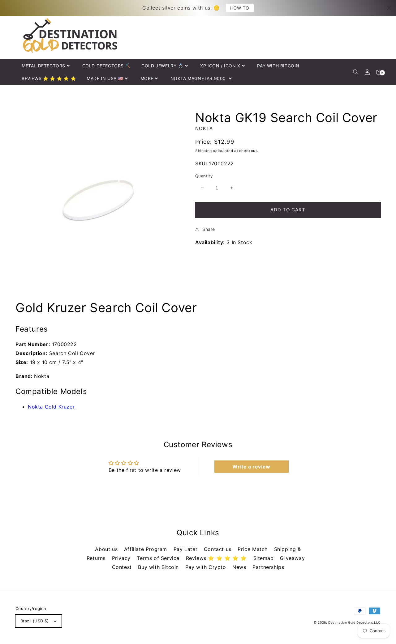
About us (107, 549)
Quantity (204, 175)
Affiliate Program (146, 549)
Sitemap (264, 558)
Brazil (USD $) (34, 620)
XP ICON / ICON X (220, 65)
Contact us (218, 549)
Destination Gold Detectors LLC (354, 622)
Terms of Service (159, 558)
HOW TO (239, 8)
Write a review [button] (251, 467)
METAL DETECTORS (43, 65)
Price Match (253, 549)
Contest (123, 567)
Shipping (203, 150)
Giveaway (292, 558)
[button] (355, 72)
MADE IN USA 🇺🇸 (105, 78)
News (240, 567)
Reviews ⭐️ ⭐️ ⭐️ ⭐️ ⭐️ (217, 558)
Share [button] (208, 229)
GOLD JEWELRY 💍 (162, 65)
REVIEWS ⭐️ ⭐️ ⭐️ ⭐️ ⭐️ (49, 78)
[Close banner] (389, 8)
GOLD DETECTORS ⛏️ (106, 65)
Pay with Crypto (206, 567)
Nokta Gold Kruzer (51, 407)
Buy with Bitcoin (159, 567)
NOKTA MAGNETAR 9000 (198, 78)
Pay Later (186, 549)
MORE (146, 78)
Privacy (122, 558)
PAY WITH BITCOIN (278, 65)
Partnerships (268, 567)
